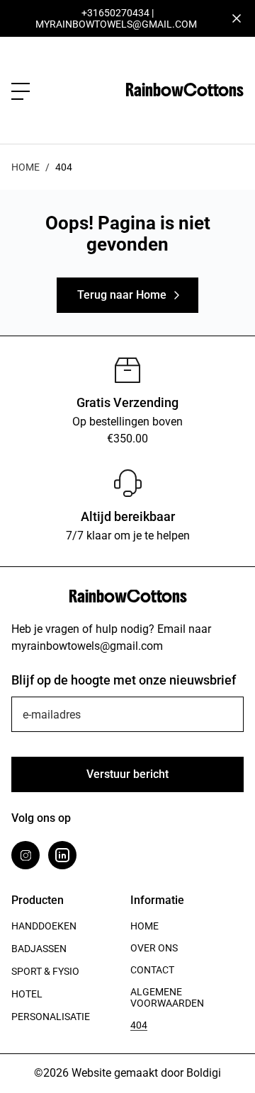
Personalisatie (50, 1016)
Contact (152, 969)
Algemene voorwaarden (167, 997)
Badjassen (39, 948)
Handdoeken (43, 926)
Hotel (26, 994)
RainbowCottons (184, 90)
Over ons (154, 948)
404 (138, 1025)
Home (25, 167)
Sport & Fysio (45, 971)
